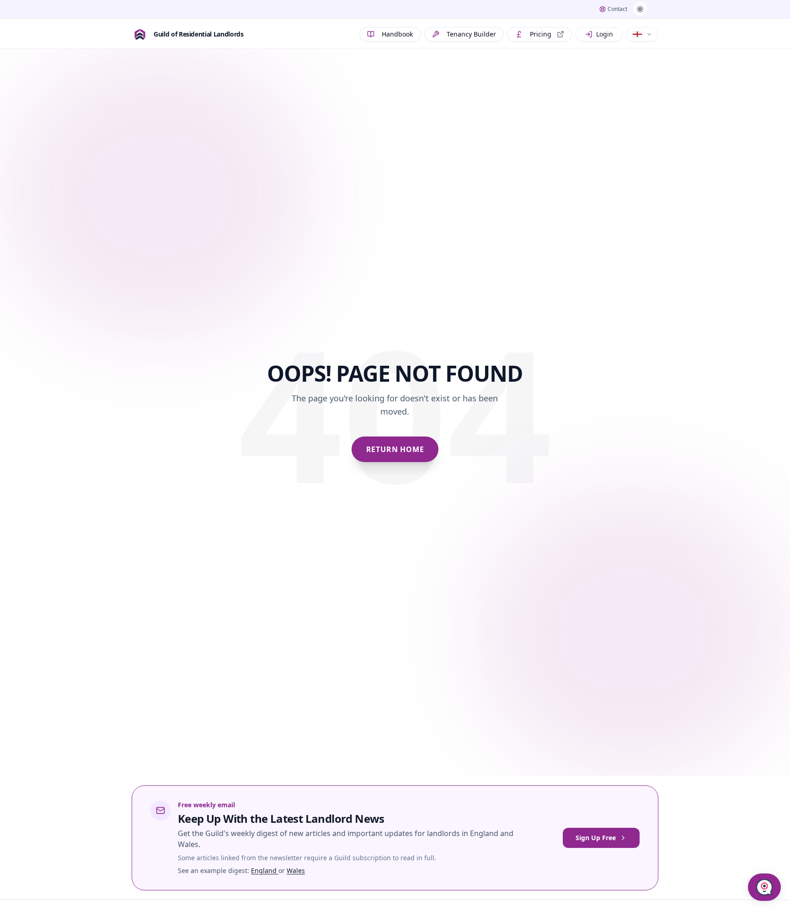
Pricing (540, 34)
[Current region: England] (642, 34)
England (264, 870)
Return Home (395, 449)
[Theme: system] (640, 9)
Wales (296, 870)
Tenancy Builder (471, 34)
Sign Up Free (596, 837)
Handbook (397, 34)
